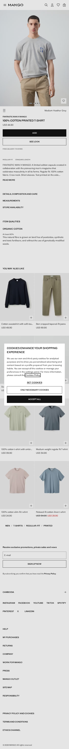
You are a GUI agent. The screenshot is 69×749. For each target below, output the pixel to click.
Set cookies (34, 382)
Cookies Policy (32, 375)
